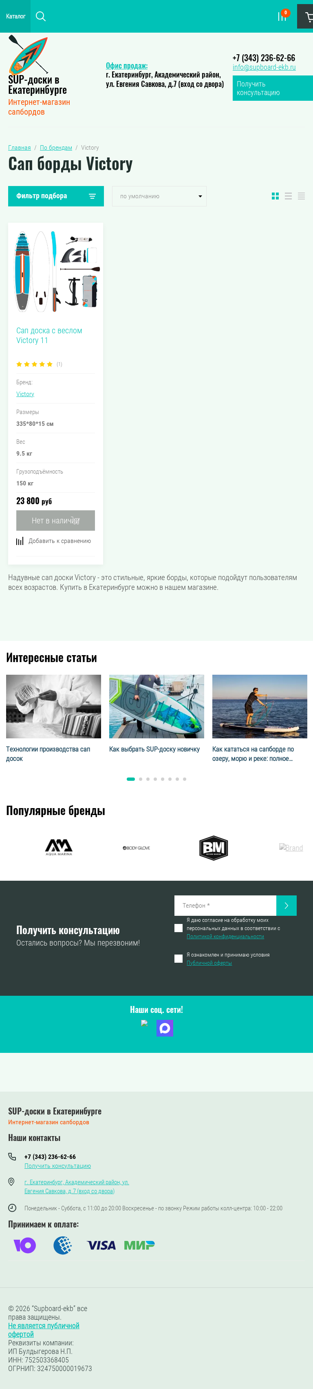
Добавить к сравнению (60, 541)
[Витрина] (275, 196)
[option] (53, 719)
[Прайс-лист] (301, 196)
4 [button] (155, 779)
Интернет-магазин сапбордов (39, 107)
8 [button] (184, 779)
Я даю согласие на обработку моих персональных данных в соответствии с (233, 928)
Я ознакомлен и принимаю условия (228, 958)
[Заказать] (286, 905)
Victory (25, 394)
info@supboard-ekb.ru (264, 67)
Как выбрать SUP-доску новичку (154, 749)
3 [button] (148, 779)
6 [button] (170, 779)
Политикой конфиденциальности (225, 936)
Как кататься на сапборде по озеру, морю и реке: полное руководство (253, 754)
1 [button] (131, 779)
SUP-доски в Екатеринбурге (37, 85)
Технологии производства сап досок (48, 754)
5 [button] (162, 779)
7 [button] (177, 779)
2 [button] (140, 779)
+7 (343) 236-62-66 (264, 59)
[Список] (288, 196)
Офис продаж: (127, 66)
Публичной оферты (209, 962)
